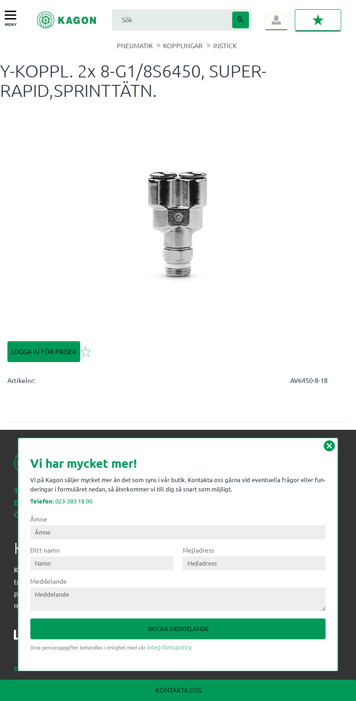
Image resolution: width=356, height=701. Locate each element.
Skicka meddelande (178, 628)
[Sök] (240, 20)
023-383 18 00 (61, 501)
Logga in (276, 20)
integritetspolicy (169, 647)
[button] (13, 15)
